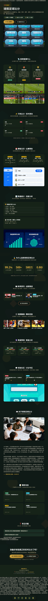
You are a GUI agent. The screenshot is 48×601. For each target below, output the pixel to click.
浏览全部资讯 (25, 303)
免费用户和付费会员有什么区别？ (12, 534)
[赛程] (25, 598)
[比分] (22, 598)
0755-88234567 (31, 572)
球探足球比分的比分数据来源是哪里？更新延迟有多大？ (16, 531)
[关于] (33, 598)
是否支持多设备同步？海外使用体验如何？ (12, 537)
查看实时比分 (22, 22)
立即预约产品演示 (32, 556)
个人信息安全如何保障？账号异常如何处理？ (9, 539)
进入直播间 (9, 21)
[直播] (18, 598)
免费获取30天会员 (17, 556)
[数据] (29, 598)
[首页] (15, 598)
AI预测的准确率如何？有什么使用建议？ (8, 538)
